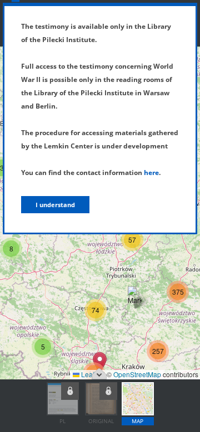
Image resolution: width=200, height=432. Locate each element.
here (151, 172)
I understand (55, 204)
